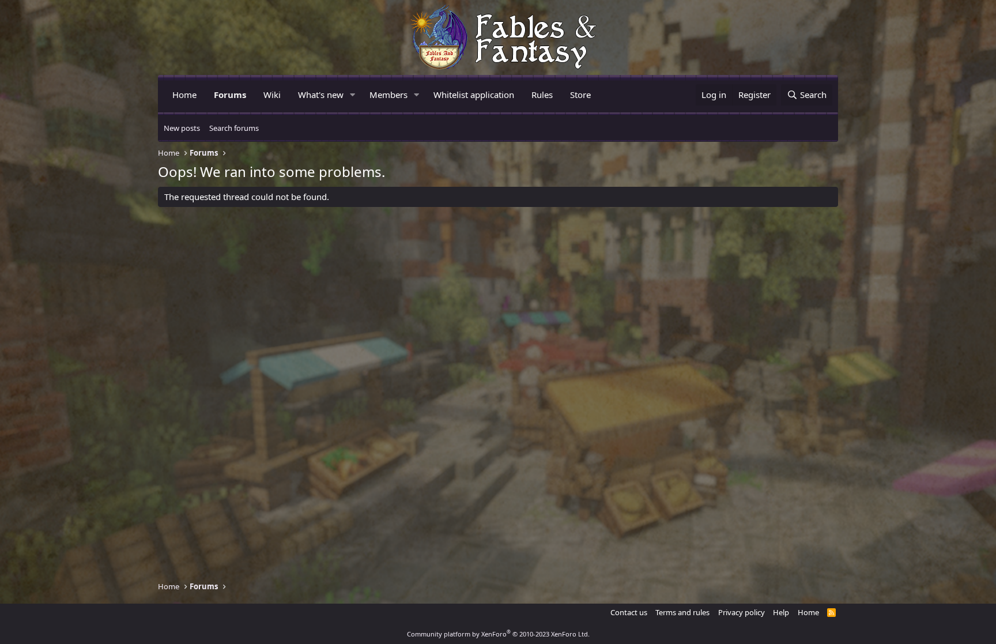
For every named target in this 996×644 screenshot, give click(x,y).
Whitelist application (473, 94)
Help (781, 612)
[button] (353, 95)
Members (388, 94)
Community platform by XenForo (498, 634)
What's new (321, 94)
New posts (182, 128)
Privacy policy (741, 612)
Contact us (628, 612)
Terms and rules (682, 612)
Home (184, 94)
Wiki (272, 94)
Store (580, 94)
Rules (542, 94)
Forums (230, 94)
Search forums (234, 128)
